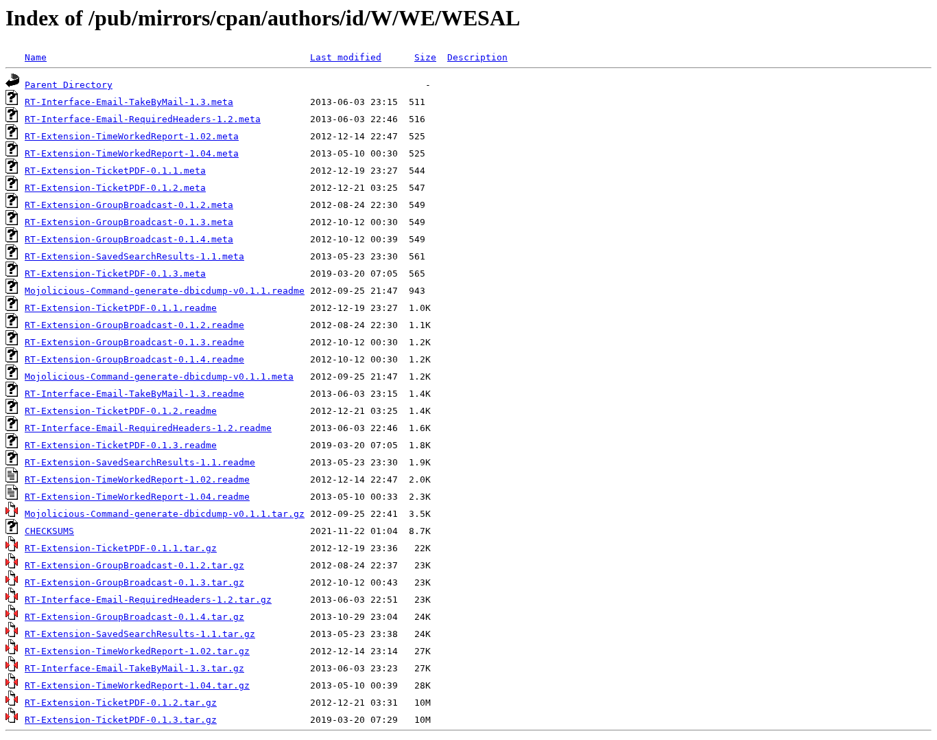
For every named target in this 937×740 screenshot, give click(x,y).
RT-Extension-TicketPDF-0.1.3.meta (115, 273)
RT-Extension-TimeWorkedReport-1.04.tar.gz (137, 685)
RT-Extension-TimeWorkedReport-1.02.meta (132, 136)
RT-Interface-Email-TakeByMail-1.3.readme (134, 394)
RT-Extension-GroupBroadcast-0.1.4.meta (129, 239)
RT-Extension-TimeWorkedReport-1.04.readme (137, 497)
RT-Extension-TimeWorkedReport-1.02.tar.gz (137, 651)
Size (425, 57)
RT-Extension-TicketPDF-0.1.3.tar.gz (121, 720)
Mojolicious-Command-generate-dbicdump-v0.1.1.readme (165, 291)
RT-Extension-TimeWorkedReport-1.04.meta (132, 153)
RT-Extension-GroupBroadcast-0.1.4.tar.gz (134, 617)
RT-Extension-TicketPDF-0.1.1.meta (115, 170)
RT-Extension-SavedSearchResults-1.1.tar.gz (140, 634)
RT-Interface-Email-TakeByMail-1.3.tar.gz (134, 668)
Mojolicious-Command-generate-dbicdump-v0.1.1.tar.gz (165, 514)
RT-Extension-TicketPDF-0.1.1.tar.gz (121, 548)
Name (36, 57)
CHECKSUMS (49, 531)
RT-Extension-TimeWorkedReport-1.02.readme (137, 479)
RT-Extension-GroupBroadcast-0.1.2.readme (134, 325)
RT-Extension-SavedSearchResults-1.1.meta (134, 256)
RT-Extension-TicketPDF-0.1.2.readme (121, 411)
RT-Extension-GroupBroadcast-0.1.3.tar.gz (134, 582)
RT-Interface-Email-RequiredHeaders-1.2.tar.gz (148, 599)
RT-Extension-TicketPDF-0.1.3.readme (121, 445)
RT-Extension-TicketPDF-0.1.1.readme (121, 308)
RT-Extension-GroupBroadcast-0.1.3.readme (134, 342)
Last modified (345, 57)
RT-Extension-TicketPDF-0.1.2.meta (115, 188)
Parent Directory (68, 85)
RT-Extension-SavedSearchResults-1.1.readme (140, 462)
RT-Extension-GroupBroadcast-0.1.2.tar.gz (134, 565)
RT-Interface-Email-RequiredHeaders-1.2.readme (148, 428)
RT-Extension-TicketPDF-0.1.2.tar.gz (121, 702)
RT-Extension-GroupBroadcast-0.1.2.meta (129, 205)
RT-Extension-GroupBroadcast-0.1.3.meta (129, 222)
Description (477, 57)
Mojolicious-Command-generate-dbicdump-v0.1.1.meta (159, 376)
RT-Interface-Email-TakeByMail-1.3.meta (129, 102)
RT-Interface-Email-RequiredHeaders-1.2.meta (143, 119)
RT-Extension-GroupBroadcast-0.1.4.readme (134, 359)
